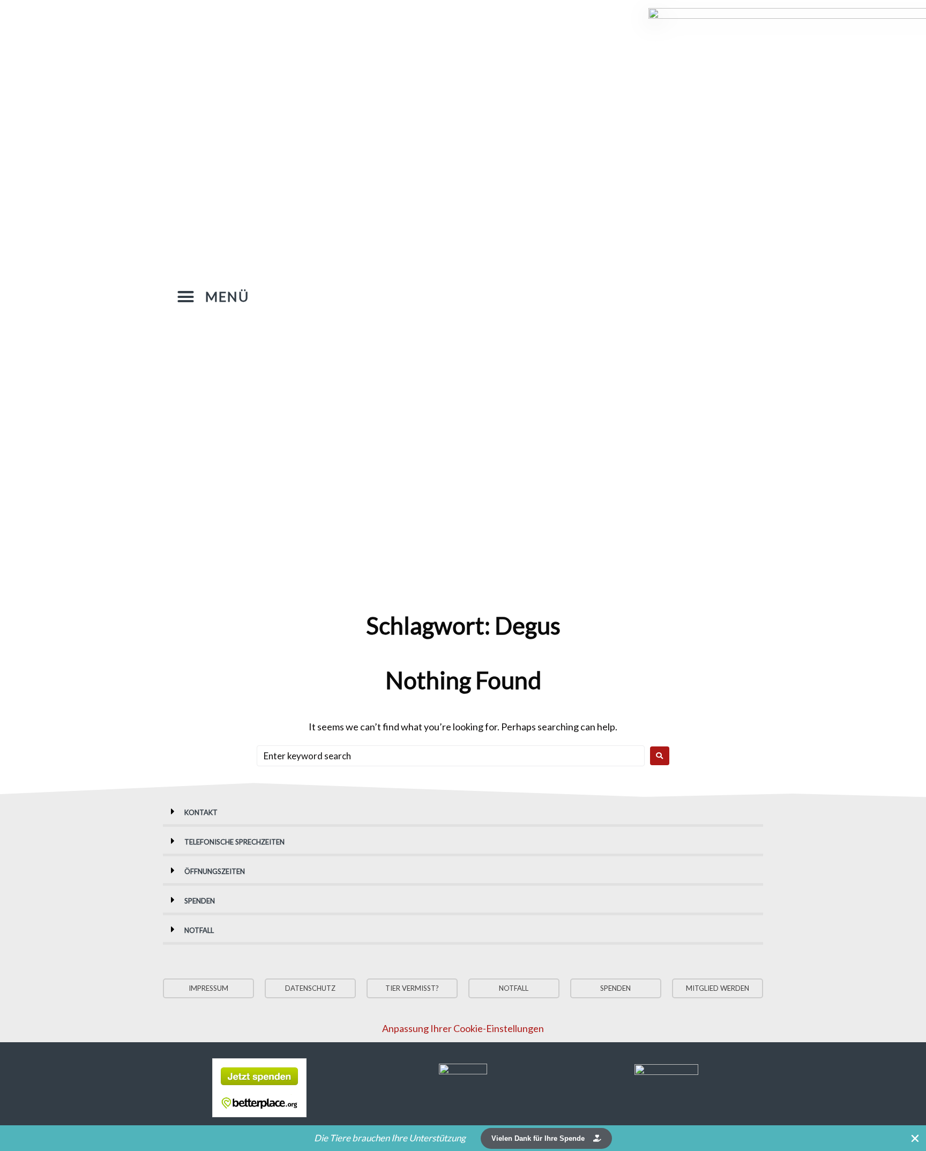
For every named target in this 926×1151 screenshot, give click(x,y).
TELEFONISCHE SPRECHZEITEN (234, 842)
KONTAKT (201, 812)
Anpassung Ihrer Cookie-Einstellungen (463, 1028)
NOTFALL (199, 930)
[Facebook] (502, 295)
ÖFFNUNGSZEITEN (214, 871)
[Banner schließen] (915, 1138)
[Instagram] (524, 295)
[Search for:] (451, 755)
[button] (213, 296)
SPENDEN (199, 900)
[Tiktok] (545, 295)
